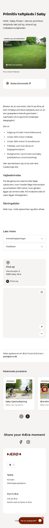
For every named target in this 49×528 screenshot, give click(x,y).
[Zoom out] (42, 334)
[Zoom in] (42, 327)
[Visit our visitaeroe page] (21, 442)
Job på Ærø (12, 499)
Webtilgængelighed (16, 483)
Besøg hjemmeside (19, 83)
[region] (24, 313)
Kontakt (10, 480)
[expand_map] (41, 292)
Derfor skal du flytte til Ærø (19, 502)
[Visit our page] (28, 442)
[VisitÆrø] (14, 454)
